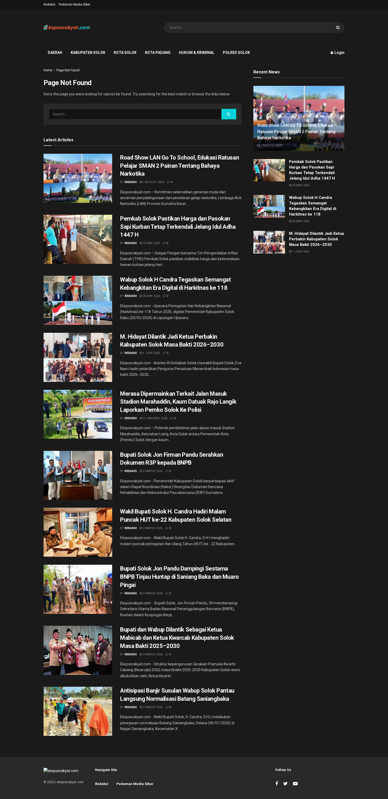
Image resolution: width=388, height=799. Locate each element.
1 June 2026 (151, 353)
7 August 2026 (153, 182)
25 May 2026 (151, 243)
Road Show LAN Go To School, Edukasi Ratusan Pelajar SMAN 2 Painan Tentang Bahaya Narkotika (179, 165)
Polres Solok (236, 52)
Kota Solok (125, 52)
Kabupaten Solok (88, 52)
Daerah (55, 52)
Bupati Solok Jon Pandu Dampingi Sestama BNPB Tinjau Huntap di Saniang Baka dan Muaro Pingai (179, 576)
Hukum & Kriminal (196, 52)
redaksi (131, 182)
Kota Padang (158, 52)
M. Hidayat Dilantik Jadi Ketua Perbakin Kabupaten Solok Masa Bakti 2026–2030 (316, 239)
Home (48, 70)
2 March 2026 (152, 471)
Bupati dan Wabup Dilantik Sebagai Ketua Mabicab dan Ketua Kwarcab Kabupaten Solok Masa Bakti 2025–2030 (177, 637)
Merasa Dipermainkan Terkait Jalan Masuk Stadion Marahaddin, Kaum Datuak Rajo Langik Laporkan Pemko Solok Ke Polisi (178, 401)
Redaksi (49, 4)
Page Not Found (67, 70)
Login (339, 52)
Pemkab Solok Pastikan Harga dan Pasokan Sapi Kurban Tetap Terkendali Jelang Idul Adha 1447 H (177, 226)
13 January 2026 (154, 418)
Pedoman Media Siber (74, 4)
